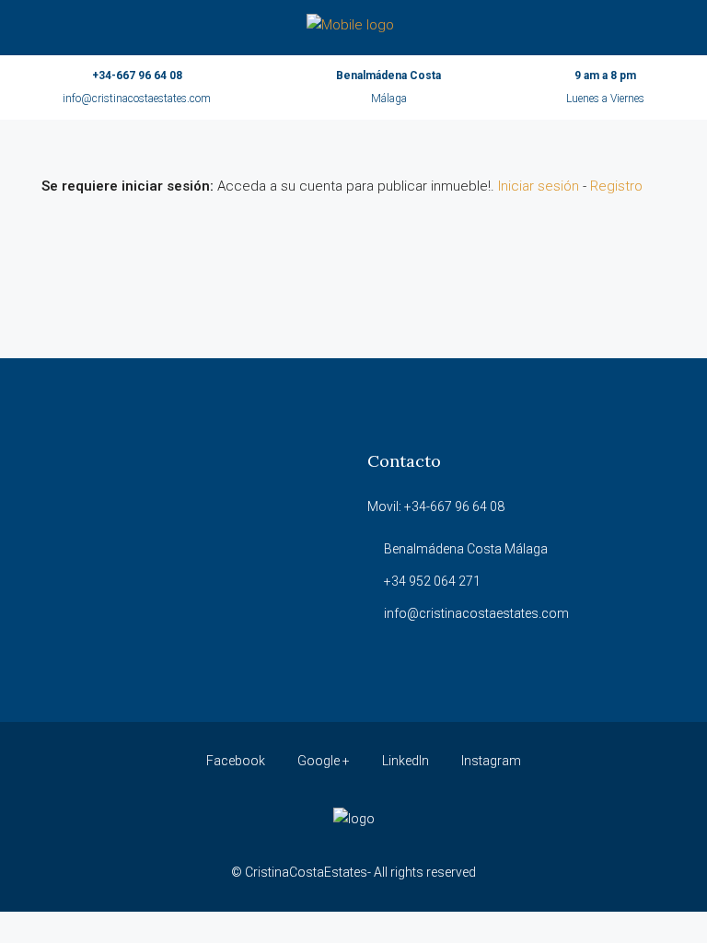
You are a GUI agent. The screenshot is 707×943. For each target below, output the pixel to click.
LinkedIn (405, 760)
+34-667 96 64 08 (137, 75)
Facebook (235, 760)
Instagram (489, 760)
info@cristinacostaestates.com (137, 98)
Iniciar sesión (538, 186)
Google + (324, 760)
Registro (616, 186)
